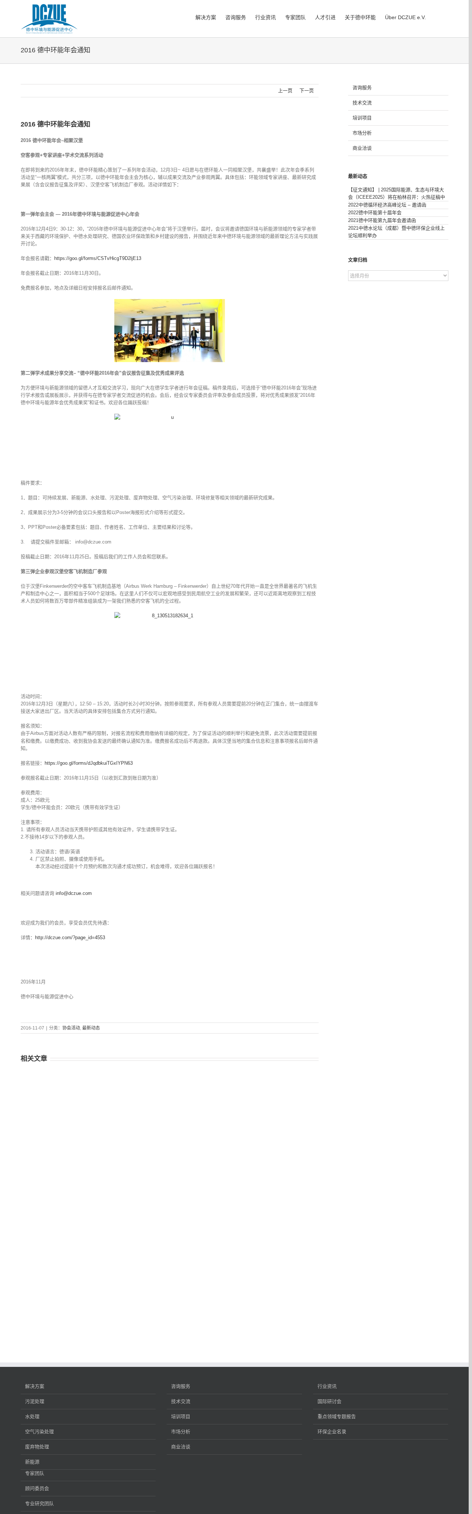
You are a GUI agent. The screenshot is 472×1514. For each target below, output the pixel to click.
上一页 (285, 90)
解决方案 (34, 1386)
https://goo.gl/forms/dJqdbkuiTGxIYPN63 (89, 763)
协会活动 (71, 1028)
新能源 (32, 1462)
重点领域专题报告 (336, 1416)
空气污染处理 (39, 1431)
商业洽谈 (362, 148)
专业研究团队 (39, 1503)
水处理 (32, 1416)
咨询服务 (362, 87)
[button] (437, 16)
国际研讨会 (329, 1401)
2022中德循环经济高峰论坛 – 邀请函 (387, 205)
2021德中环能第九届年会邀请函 (382, 220)
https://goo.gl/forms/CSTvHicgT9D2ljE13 (97, 258)
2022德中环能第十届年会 (375, 212)
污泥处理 (34, 1401)
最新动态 (91, 1028)
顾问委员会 (37, 1488)
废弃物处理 (37, 1446)
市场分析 (362, 133)
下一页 (306, 90)
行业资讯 (327, 1386)
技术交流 (362, 102)
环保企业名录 (331, 1431)
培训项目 (362, 118)
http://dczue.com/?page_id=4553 (70, 937)
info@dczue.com (74, 893)
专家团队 (34, 1473)
